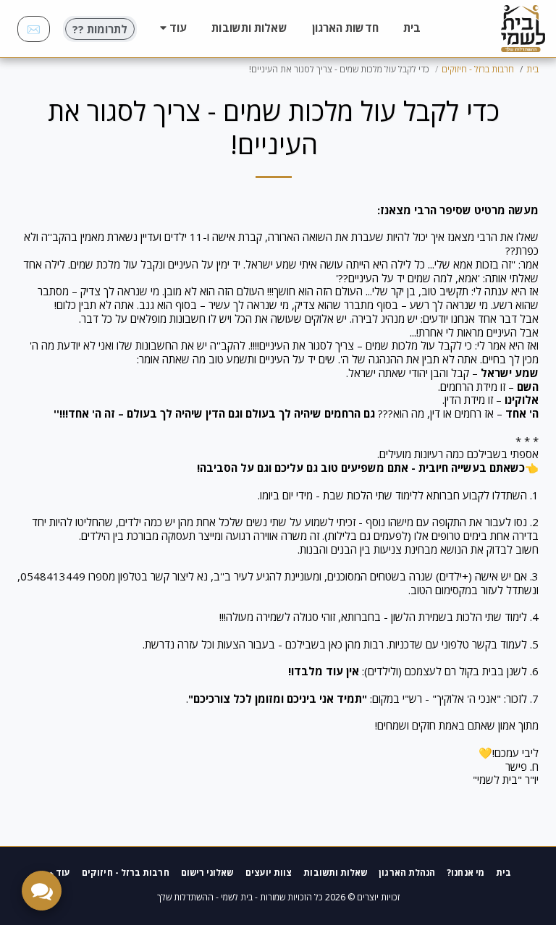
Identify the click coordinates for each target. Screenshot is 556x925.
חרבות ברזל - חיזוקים (478, 69)
